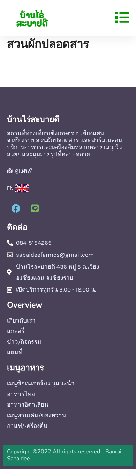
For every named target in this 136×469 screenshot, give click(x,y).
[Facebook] (15, 208)
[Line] (35, 208)
